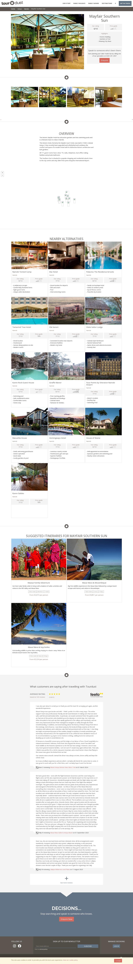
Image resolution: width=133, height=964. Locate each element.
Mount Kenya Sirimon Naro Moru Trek (63, 767)
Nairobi (26, 9)
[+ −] (66, 199)
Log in (116, 946)
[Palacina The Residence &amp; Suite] (66, 196)
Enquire (104, 60)
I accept (118, 961)
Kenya (20, 9)
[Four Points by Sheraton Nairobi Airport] (74, 200)
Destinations (107, 3)
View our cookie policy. (70, 960)
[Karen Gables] (59, 200)
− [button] (2, 175)
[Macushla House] (63, 203)
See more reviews (66, 879)
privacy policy (43, 949)
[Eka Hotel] (68, 197)
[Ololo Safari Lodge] (68, 203)
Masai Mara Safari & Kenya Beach (61, 833)
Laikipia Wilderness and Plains (60, 869)
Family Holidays (79, 3)
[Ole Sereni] (69, 199)
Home (13, 9)
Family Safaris (93, 3)
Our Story (66, 3)
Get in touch (125, 3)
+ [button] (2, 172)
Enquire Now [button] (66, 919)
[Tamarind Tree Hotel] (66, 199)
